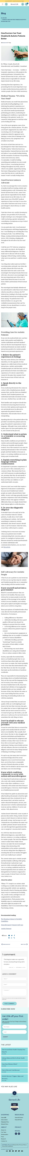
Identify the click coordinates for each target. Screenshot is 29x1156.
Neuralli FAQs (18, 1119)
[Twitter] (11, 935)
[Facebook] (14, 935)
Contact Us (4, 1141)
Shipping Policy (5, 1122)
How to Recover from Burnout (11, 1070)
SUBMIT (5, 1037)
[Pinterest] (9, 938)
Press (2, 1136)
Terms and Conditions (7, 1146)
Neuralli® (3, 1117)
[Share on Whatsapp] (11, 938)
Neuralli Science (19, 1117)
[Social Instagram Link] (19, 1134)
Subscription (4, 1119)
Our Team (3, 1132)
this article (6, 547)
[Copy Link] (14, 938)
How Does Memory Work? (9, 1064)
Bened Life (4, 42)
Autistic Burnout (6, 928)
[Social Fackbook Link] (16, 1134)
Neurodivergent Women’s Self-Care (12, 925)
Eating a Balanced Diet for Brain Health (13, 1058)
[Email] (9, 935)
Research (3, 1138)
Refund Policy (4, 1124)
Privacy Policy (22, 1144)
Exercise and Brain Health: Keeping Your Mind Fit (13, 1051)
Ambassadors (4, 1134)
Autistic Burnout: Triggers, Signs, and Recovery (12, 1078)
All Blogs (4, 17)
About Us (3, 1130)
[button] (2, 4)
